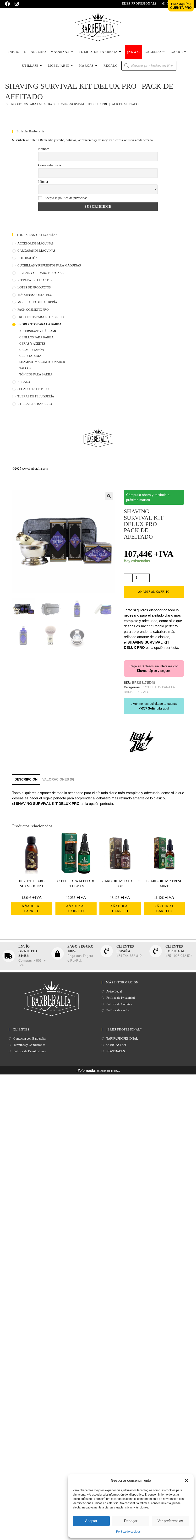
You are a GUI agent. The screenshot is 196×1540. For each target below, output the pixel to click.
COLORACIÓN (27, 258)
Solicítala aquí (158, 708)
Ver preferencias (170, 1521)
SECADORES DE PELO (33, 389)
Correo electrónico (50, 165)
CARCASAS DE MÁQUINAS (36, 250)
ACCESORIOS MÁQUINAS (35, 243)
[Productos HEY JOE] (142, 741)
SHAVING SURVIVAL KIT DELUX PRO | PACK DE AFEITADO (97, 104)
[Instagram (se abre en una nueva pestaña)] (16, 3)
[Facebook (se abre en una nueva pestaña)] (8, 3)
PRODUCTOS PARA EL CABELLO (40, 317)
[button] (186, 1480)
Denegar (130, 1521)
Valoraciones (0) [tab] (58, 779)
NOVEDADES (115, 1051)
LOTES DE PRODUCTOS (34, 287)
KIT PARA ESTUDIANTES (34, 280)
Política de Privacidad (120, 997)
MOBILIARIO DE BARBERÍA (37, 302)
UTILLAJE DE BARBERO (34, 404)
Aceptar (91, 1521)
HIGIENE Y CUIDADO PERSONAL (40, 273)
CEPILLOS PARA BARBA (36, 337)
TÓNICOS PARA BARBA (35, 374)
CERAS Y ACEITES (32, 343)
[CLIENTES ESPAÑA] (106, 951)
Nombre (43, 149)
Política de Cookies (119, 1004)
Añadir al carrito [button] (32, 908)
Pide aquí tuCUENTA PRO (181, 6)
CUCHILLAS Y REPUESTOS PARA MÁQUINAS (49, 265)
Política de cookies (128, 1531)
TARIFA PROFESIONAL (122, 1038)
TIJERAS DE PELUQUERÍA (35, 396)
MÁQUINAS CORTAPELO (34, 295)
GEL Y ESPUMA (30, 356)
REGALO (23, 382)
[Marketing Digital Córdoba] (98, 1071)
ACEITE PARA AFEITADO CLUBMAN (75, 883)
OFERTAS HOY (116, 1045)
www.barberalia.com (35, 468)
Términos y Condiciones (29, 1045)
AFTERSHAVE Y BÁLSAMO (38, 331)
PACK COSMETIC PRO (33, 309)
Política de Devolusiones (29, 1051)
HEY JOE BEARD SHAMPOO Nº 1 (31, 883)
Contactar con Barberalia (29, 1038)
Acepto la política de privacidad (65, 198)
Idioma (43, 182)
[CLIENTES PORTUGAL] (155, 951)
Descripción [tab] (26, 779)
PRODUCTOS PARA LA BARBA (39, 324)
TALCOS (25, 368)
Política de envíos (118, 1010)
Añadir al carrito (154, 591)
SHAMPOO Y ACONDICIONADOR (42, 362)
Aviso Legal (114, 991)
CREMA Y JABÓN (31, 350)
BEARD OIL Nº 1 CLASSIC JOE (120, 883)
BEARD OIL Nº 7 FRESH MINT (164, 883)
